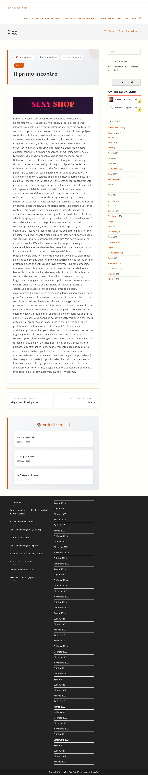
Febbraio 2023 (61, 646)
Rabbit (110, 258)
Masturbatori (113, 252)
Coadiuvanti (113, 216)
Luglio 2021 (59, 750)
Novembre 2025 (61, 552)
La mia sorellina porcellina (22, 569)
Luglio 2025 (59, 574)
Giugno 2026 (60, 514)
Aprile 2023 (59, 635)
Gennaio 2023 (60, 651)
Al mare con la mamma (21, 561)
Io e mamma (16, 502)
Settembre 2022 (61, 673)
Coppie (111, 147)
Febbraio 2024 (61, 580)
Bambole (111, 211)
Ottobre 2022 (60, 668)
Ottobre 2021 (60, 734)
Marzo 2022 (59, 706)
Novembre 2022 (61, 662)
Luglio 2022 (59, 684)
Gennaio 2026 (60, 541)
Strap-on (111, 274)
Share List (125, 82)
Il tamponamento (26, 456)
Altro (110, 137)
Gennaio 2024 (60, 585)
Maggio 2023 (60, 629)
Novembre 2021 (61, 728)
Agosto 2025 (60, 569)
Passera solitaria (26, 437)
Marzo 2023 (59, 640)
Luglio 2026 (59, 508)
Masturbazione (114, 168)
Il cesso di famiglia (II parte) (23, 577)
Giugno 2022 (60, 690)
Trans (110, 189)
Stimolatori (112, 268)
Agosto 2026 (60, 503)
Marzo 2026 (59, 530)
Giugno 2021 (60, 756)
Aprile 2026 (59, 525)
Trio (109, 195)
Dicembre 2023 (61, 591)
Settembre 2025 (61, 563)
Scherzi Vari (113, 263)
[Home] (105, 31)
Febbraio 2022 (61, 712)
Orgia (110, 174)
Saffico (110, 184)
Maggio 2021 (60, 761)
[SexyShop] (53, 105)
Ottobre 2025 (60, 558)
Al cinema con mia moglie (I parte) (26, 553)
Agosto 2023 (60, 613)
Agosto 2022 (60, 679)
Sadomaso (112, 179)
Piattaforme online (116, 127)
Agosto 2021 (60, 745)
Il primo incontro (133, 31)
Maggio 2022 (60, 695)
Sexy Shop (112, 201)
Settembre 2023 (61, 607)
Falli (109, 226)
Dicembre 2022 (61, 657)
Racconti (111, 133)
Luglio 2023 (59, 618)
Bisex (110, 142)
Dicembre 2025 (61, 547)
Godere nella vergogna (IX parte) (25, 529)
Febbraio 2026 (61, 536)
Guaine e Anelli (114, 242)
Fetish (110, 237)
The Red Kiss (17, 7)
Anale (110, 205)
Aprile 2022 (59, 701)
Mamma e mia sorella (20, 537)
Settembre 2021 (61, 739)
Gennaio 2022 (60, 717)
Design (110, 221)
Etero (19, 65)
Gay (109, 158)
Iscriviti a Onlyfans (124, 107)
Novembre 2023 (61, 596)
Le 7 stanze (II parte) (28, 475)
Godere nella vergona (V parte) (24, 545)
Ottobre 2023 (60, 602)
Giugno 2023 (60, 624)
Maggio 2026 (60, 519)
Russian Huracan (123, 99)
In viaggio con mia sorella (22, 521)
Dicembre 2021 (61, 723)
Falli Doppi (112, 231)
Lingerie (111, 247)
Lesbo (110, 163)
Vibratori (111, 279)
